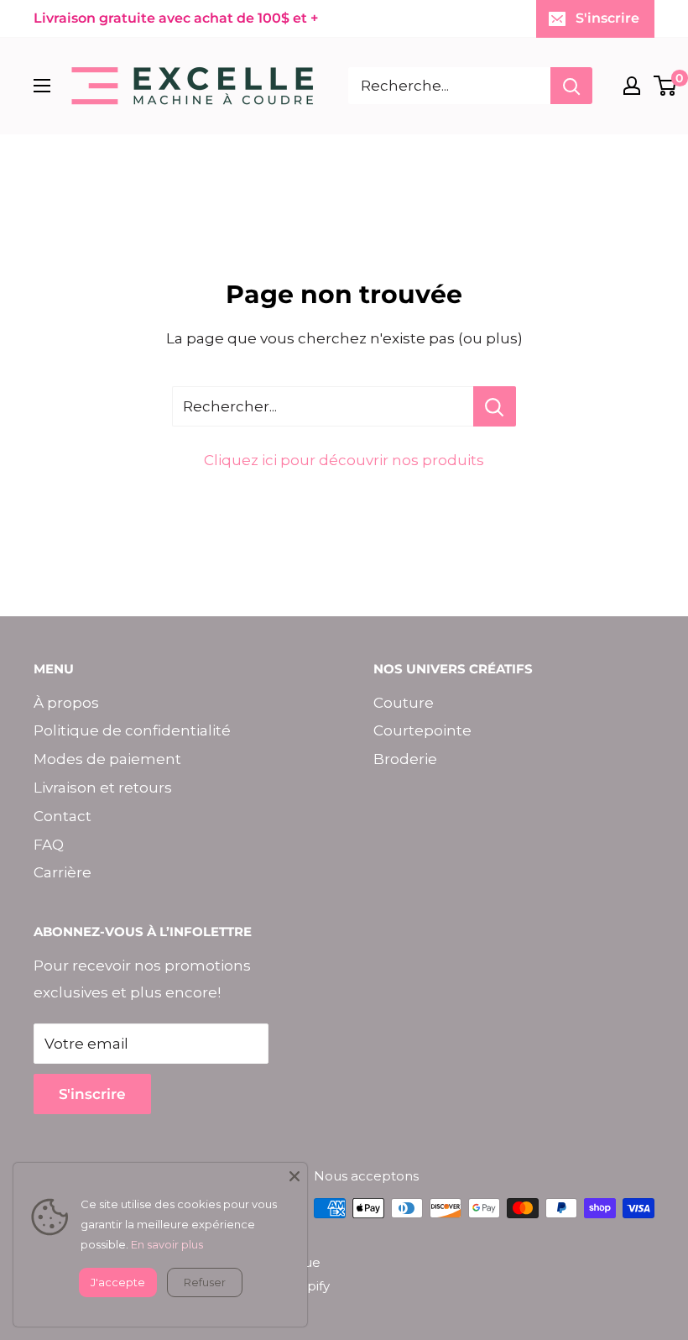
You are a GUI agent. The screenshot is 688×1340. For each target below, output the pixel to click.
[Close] (294, 1175)
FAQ (49, 844)
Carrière (62, 872)
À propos (66, 702)
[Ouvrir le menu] (42, 85)
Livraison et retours (103, 787)
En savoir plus (167, 1244)
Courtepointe (422, 730)
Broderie (405, 759)
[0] (665, 86)
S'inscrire (607, 18)
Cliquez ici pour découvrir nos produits (344, 460)
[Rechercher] (571, 85)
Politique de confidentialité (132, 730)
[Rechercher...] (494, 406)
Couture (403, 702)
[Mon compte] (631, 85)
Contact (62, 816)
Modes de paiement (107, 759)
